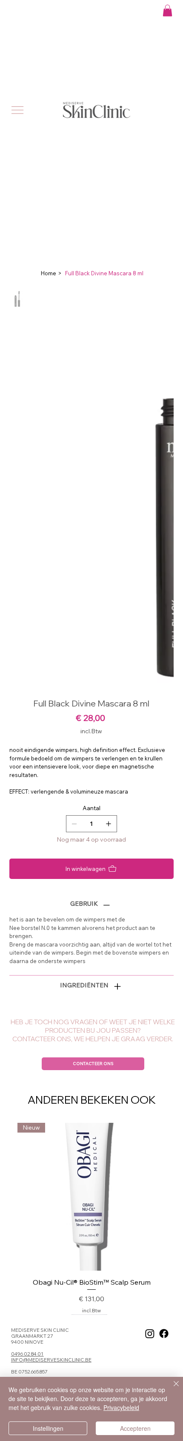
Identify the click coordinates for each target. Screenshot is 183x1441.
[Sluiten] (171, 1389)
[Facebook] (164, 1333)
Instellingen (48, 1428)
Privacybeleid (121, 1407)
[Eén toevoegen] (108, 823)
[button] (167, 10)
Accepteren (135, 1428)
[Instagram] (150, 1333)
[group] (91, 1218)
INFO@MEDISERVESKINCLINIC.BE (51, 1360)
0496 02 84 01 (27, 1354)
